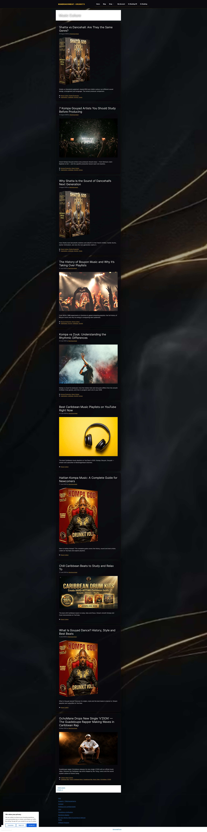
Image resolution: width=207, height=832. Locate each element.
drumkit (76, 97)
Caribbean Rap (65, 779)
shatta (80, 97)
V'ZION (109, 779)
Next (60, 790)
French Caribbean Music (76, 779)
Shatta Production (74, 95)
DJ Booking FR (132, 4)
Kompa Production (66, 168)
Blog (104, 4)
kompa (81, 170)
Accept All (31, 825)
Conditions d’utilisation (65, 812)
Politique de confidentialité (67, 807)
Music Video (96, 779)
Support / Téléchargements (67, 801)
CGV (59, 809)
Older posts (61, 788)
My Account (121, 4)
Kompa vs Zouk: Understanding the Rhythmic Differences (82, 336)
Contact (60, 804)
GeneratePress (117, 829)
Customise (10, 825)
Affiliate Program (63, 822)
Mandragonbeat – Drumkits (71, 4)
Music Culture (64, 95)
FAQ (59, 798)
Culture (63, 777)
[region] (21, 820)
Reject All (21, 825)
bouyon (70, 323)
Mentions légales (63, 815)
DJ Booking (143, 4)
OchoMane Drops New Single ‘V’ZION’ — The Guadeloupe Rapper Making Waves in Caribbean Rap (86, 722)
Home (98, 4)
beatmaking (64, 97)
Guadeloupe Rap (87, 779)
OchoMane (103, 779)
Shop (110, 4)
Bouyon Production (66, 321)
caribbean (70, 97)
